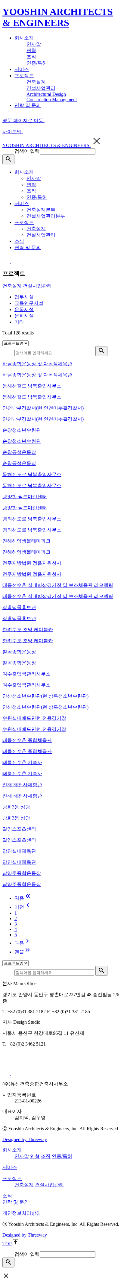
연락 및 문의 (27, 105)
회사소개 (24, 37)
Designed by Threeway (24, 1139)
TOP (7, 1243)
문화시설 (24, 315)
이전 (22, 907)
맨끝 (22, 952)
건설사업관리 (40, 88)
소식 (19, 241)
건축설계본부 (40, 209)
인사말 (33, 44)
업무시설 (24, 296)
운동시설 (24, 309)
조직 (31, 56)
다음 (22, 943)
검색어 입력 (27, 151)
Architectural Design (46, 94)
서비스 (21, 69)
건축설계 (36, 81)
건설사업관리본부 (45, 216)
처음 (22, 898)
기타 (19, 322)
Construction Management (51, 99)
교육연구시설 (28, 303)
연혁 (31, 50)
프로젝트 (24, 75)
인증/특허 (36, 63)
